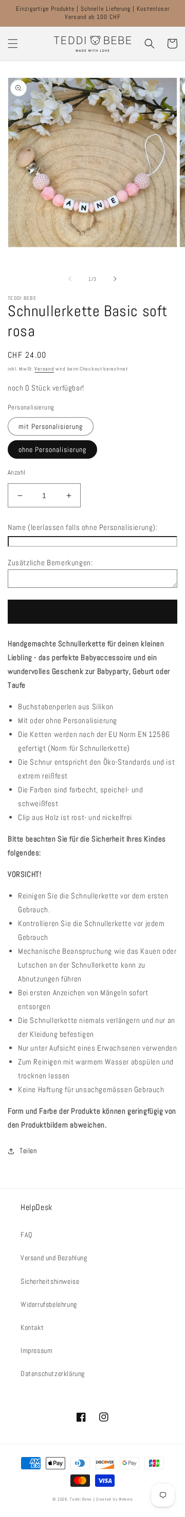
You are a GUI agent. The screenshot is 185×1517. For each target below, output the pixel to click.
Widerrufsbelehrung (49, 1304)
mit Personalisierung (50, 426)
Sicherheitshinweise (50, 1281)
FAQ (26, 1234)
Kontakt (32, 1327)
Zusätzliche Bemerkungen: (50, 562)
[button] (13, 43)
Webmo (126, 1499)
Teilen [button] (28, 1150)
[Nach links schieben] (70, 279)
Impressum (36, 1350)
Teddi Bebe (81, 1499)
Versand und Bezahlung (54, 1257)
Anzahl (16, 472)
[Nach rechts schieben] (115, 279)
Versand (44, 368)
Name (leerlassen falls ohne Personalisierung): (83, 527)
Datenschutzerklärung (53, 1373)
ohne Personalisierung (52, 449)
